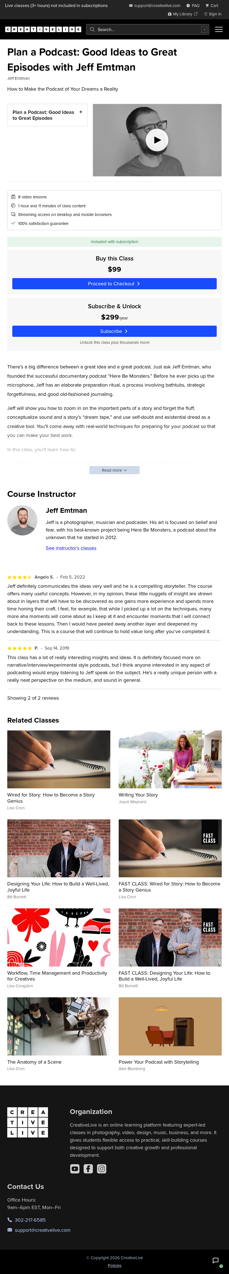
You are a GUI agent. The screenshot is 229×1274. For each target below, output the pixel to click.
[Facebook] (88, 1169)
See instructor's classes (71, 547)
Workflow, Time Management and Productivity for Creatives (57, 975)
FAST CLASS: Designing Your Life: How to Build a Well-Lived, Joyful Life (164, 975)
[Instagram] (102, 1169)
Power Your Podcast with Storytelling (159, 1061)
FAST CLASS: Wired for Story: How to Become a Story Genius (169, 886)
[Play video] (157, 140)
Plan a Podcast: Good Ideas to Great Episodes (43, 115)
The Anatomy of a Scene (34, 1061)
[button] (215, 1260)
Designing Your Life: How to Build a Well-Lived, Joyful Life (58, 886)
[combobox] (148, 29)
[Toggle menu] (219, 29)
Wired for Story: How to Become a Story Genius (51, 797)
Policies (114, 1265)
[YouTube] (75, 1169)
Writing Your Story (138, 794)
